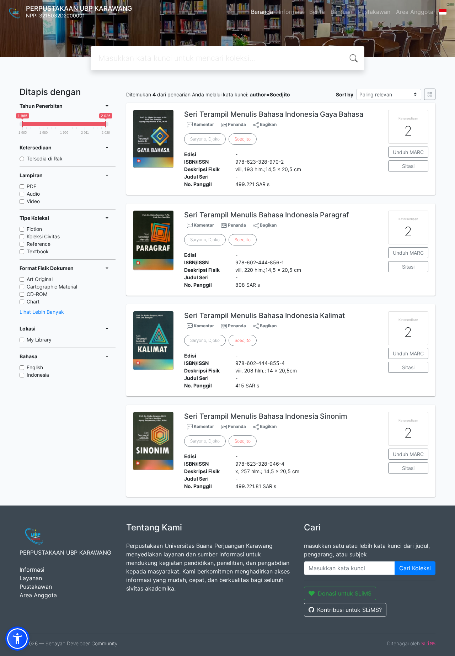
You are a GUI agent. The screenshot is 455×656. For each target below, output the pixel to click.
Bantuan (341, 11)
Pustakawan (374, 11)
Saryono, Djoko (205, 139)
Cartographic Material (52, 287)
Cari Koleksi (415, 568)
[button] (17, 638)
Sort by (344, 94)
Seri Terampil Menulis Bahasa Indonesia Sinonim (265, 416)
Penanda (237, 124)
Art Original (40, 279)
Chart (33, 301)
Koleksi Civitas (43, 236)
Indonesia (38, 375)
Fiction (34, 229)
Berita (317, 11)
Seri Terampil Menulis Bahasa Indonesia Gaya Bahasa (273, 114)
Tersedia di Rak (45, 158)
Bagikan (268, 124)
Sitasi (408, 166)
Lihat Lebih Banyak (42, 312)
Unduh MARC (408, 152)
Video (33, 201)
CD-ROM (37, 294)
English (35, 367)
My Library (39, 340)
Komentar (203, 124)
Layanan (31, 578)
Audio (33, 194)
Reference (38, 244)
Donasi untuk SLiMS (344, 593)
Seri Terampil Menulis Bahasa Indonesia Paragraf (266, 215)
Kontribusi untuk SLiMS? (349, 609)
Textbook (38, 251)
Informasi (291, 11)
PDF (31, 186)
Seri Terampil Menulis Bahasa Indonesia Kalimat (264, 315)
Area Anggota (414, 11)
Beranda (262, 11)
